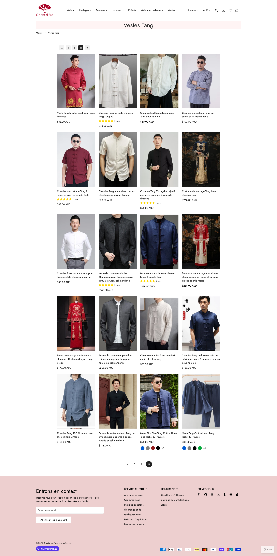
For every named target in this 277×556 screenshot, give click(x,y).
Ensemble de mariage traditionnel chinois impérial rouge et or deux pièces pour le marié (200, 277)
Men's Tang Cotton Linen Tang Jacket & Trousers (198, 435)
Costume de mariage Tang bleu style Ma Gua (199, 193)
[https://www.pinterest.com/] (199, 494)
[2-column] (68, 47)
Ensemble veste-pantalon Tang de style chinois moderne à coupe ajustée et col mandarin (116, 436)
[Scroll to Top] (271, 540)
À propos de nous (133, 495)
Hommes (116, 10)
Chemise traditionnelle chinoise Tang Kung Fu (116, 114)
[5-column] (87, 47)
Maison (70, 10)
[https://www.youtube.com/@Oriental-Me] (231, 494)
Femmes (100, 10)
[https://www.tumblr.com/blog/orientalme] (224, 494)
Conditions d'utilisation (172, 495)
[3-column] (74, 47)
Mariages (84, 10)
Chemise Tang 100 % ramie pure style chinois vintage (74, 435)
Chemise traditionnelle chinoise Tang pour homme (157, 114)
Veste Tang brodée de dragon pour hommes (76, 114)
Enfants (132, 10)
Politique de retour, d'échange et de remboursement (134, 509)
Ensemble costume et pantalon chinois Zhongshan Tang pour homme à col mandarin (115, 359)
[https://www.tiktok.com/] (237, 494)
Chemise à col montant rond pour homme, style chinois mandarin (75, 275)
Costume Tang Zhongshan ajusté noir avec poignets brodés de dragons (157, 195)
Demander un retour (134, 524)
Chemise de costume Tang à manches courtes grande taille (73, 193)
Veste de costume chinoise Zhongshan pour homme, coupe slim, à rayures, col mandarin (116, 277)
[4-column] (80, 47)
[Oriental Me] (44, 10)
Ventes (171, 10)
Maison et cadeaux (151, 10)
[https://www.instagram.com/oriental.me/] (211, 494)
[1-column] (61, 47)
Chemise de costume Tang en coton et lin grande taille (198, 114)
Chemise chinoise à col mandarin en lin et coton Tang (158, 357)
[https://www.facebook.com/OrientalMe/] (205, 494)
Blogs (164, 504)
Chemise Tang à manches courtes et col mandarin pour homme (116, 193)
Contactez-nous (132, 500)
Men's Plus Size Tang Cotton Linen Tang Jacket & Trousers (158, 435)
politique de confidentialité (175, 500)
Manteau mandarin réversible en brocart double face (157, 275)
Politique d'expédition (135, 519)
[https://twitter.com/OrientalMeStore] (218, 494)
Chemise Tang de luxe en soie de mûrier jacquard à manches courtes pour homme (201, 359)
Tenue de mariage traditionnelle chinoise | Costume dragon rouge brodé (75, 359)
